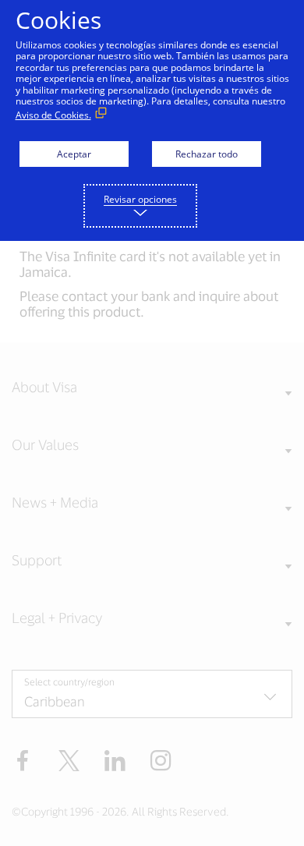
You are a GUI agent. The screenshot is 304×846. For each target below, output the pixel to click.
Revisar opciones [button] (140, 199)
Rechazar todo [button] (206, 154)
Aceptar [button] (74, 154)
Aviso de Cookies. (53, 115)
